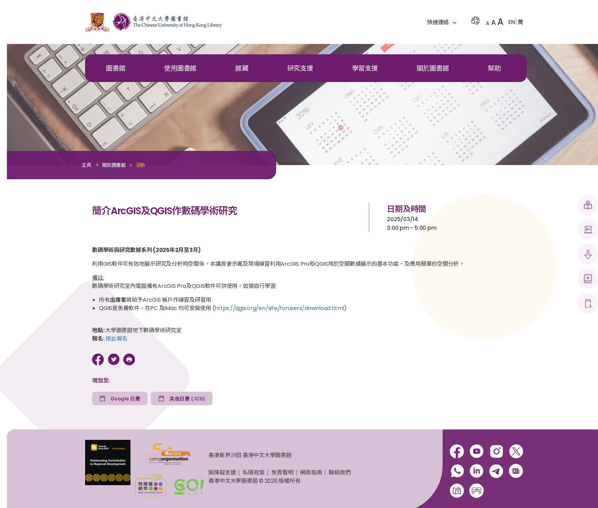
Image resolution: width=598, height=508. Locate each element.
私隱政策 (253, 473)
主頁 (86, 165)
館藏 (241, 68)
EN (511, 22)
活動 (140, 165)
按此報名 (116, 339)
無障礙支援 (222, 473)
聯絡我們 (340, 473)
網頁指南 (311, 473)
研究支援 (300, 68)
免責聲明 (282, 473)
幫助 (494, 68)
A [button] (487, 23)
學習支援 (365, 68)
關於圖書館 (433, 68)
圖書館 (115, 68)
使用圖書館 (180, 68)
